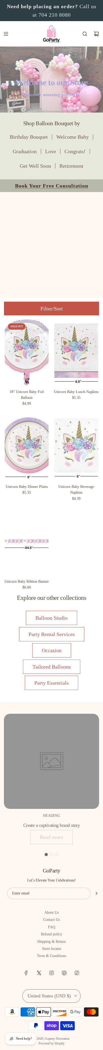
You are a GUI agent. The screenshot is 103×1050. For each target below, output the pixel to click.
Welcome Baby (72, 137)
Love (50, 151)
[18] (27, 352)
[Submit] (96, 893)
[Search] (85, 34)
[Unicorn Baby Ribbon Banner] (27, 542)
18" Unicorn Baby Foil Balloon (27, 395)
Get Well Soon (35, 166)
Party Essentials (51, 683)
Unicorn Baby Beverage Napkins (76, 489)
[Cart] (96, 34)
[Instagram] (51, 973)
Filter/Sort (51, 308)
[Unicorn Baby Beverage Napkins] (76, 447)
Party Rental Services (52, 634)
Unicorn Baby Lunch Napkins (76, 392)
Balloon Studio (51, 618)
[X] (39, 973)
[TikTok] (77, 973)
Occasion (52, 650)
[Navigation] (6, 34)
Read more (51, 837)
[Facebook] (26, 973)
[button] (46, 854)
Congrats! (75, 151)
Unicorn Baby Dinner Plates (27, 487)
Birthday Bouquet (29, 137)
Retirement (71, 166)
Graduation (25, 151)
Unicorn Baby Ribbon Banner (26, 582)
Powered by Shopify (51, 1043)
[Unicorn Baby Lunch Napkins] (76, 352)
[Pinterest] (64, 973)
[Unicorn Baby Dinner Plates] (27, 447)
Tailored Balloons (51, 667)
